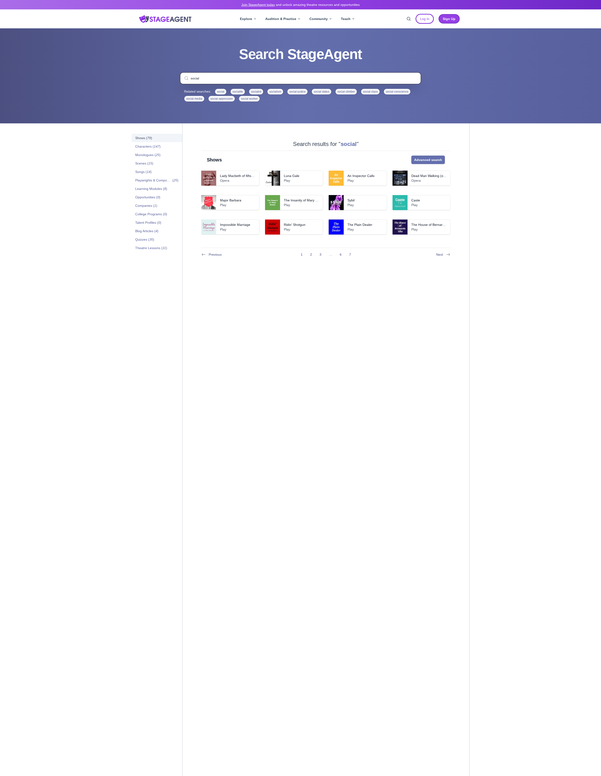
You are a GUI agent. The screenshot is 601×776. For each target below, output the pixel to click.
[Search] (408, 19)
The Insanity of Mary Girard (304, 200)
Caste (415, 200)
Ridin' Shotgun (294, 225)
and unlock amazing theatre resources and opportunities (300, 5)
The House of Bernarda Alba (432, 225)
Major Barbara (230, 200)
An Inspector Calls (360, 176)
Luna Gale (291, 176)
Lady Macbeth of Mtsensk (239, 176)
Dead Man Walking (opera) (431, 176)
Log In (424, 19)
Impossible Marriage (235, 225)
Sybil (350, 200)
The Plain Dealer (359, 225)
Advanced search (428, 160)
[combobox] (300, 78)
